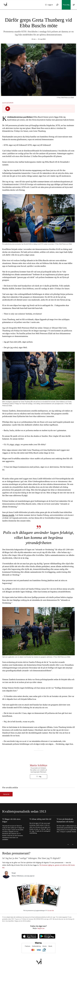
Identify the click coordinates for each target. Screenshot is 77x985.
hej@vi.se (41, 928)
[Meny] (74, 5)
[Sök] (57, 5)
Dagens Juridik (8, 515)
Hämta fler (6, 794)
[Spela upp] (7, 108)
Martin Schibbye (38, 765)
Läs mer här (50, 910)
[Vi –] (5, 5)
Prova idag (66, 5)
